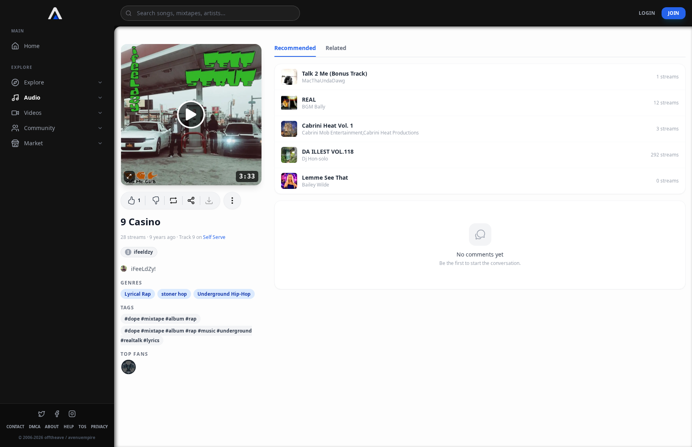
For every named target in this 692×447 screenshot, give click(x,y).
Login (647, 13)
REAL (309, 99)
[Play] (191, 114)
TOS (82, 426)
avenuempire (81, 437)
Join (673, 13)
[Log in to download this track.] (210, 200)
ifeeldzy (140, 252)
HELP (69, 426)
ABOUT (52, 426)
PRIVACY (99, 426)
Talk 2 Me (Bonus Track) (334, 73)
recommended (295, 48)
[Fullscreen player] (129, 176)
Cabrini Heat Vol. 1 (327, 125)
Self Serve (214, 237)
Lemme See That (325, 177)
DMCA (34, 426)
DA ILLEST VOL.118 (328, 151)
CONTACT (15, 426)
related (336, 48)
